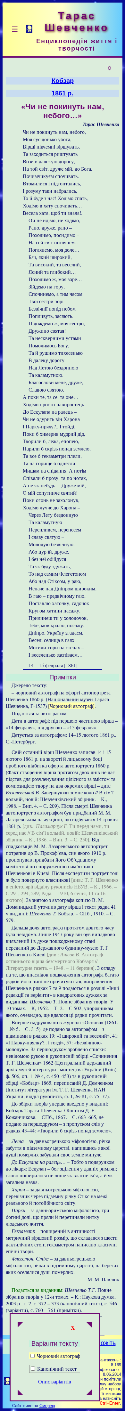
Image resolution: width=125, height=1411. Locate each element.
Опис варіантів (54, 1381)
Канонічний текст (57, 1368)
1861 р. (62, 93)
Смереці (47, 1405)
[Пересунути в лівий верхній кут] (20, 1325)
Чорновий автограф (58, 1355)
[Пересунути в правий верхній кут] (89, 1325)
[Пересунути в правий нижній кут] (89, 1393)
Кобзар (63, 80)
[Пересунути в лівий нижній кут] (20, 1393)
